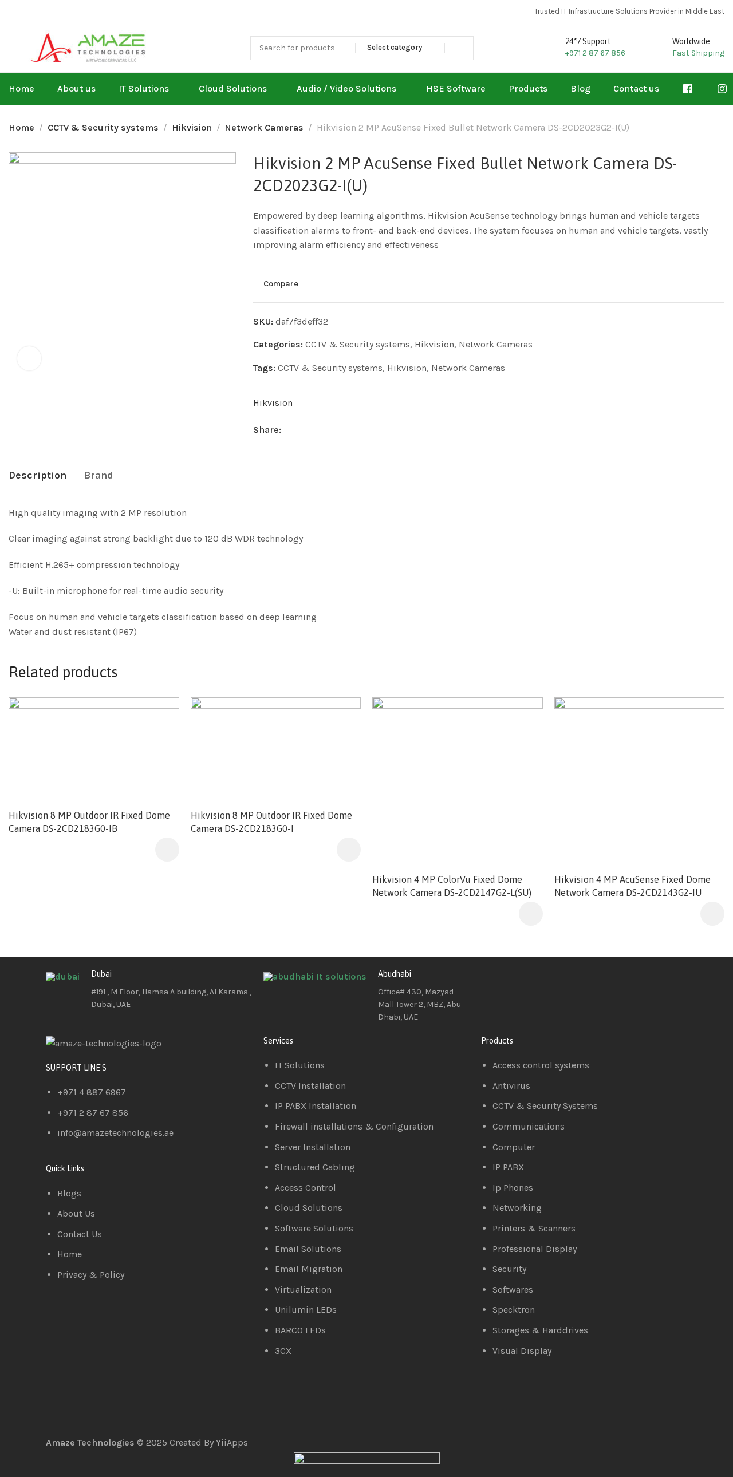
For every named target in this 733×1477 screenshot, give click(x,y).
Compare (280, 283)
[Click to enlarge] (29, 358)
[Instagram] (557, 983)
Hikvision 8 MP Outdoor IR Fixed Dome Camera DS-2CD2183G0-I (271, 821)
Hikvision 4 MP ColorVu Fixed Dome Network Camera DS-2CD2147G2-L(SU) (451, 885)
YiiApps (232, 1442)
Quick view (158, 745)
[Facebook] (495, 983)
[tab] (37, 476)
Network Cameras (264, 127)
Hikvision (192, 127)
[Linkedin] (526, 983)
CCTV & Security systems (103, 127)
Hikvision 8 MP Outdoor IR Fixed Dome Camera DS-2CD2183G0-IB (89, 821)
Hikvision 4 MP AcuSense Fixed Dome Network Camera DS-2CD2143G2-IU (632, 885)
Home (21, 127)
